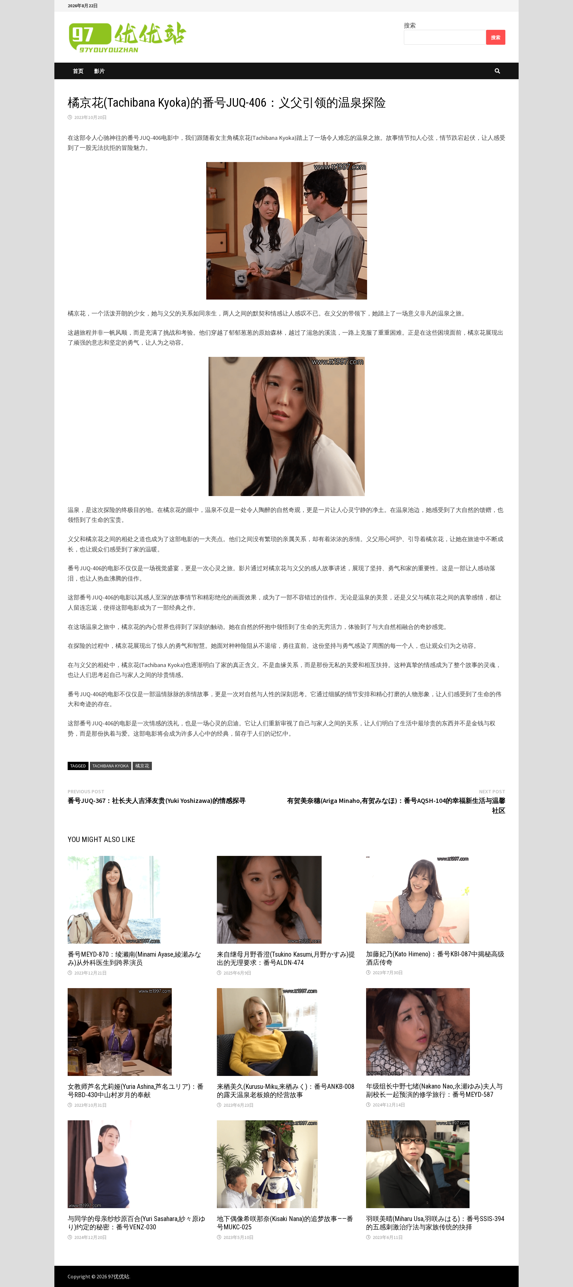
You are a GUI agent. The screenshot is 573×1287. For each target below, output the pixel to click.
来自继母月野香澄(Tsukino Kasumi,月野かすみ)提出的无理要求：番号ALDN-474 (286, 958)
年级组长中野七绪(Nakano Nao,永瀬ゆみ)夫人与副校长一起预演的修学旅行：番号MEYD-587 (434, 1090)
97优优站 (118, 1276)
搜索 (410, 25)
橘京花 (142, 766)
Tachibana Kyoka (111, 766)
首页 (78, 71)
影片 (99, 71)
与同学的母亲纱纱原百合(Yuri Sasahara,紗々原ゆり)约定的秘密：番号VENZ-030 (136, 1223)
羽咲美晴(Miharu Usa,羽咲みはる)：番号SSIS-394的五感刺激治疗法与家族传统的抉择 (435, 1223)
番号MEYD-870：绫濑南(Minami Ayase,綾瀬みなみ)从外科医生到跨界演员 (134, 958)
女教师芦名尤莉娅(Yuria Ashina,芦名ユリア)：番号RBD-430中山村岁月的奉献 (136, 1091)
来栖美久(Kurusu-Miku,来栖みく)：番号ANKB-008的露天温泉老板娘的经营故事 (285, 1091)
